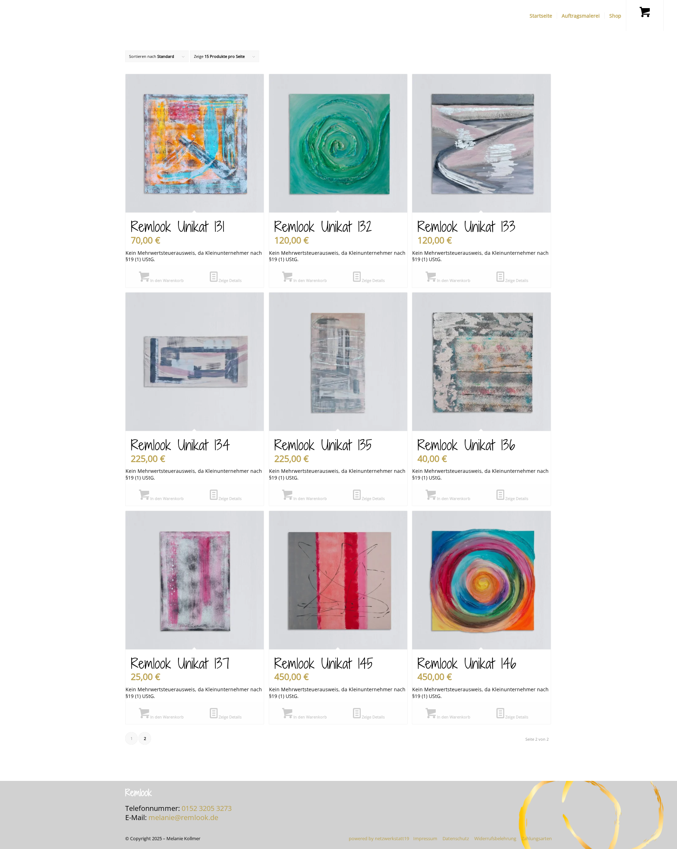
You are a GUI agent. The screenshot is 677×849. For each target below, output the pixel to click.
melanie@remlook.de (183, 817)
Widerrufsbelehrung (495, 838)
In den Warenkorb (166, 280)
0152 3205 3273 (207, 808)
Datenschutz (456, 838)
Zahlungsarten (537, 838)
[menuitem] (541, 16)
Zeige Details (230, 280)
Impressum (425, 838)
